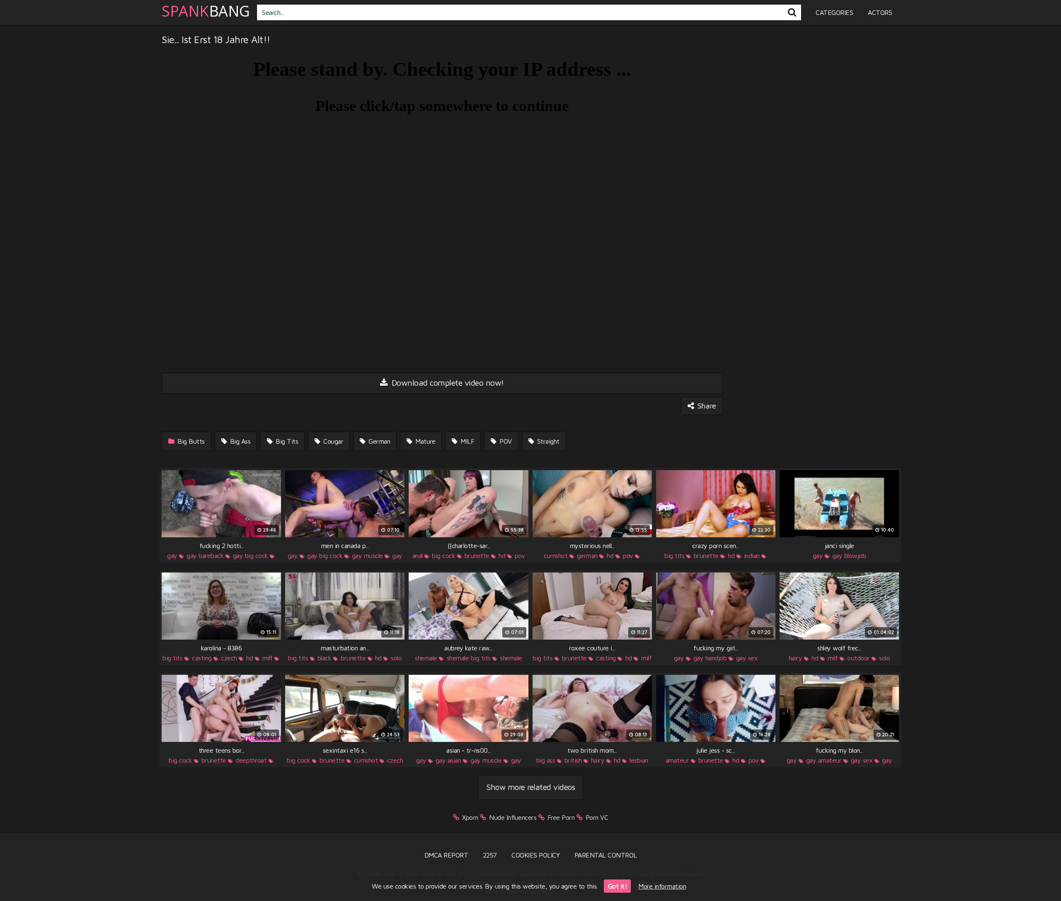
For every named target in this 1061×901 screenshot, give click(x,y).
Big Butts (190, 441)
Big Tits (286, 441)
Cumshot (556, 555)
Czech (229, 658)
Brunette (477, 555)
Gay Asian (448, 760)
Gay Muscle (367, 555)
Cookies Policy (535, 855)
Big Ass (239, 441)
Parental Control (605, 855)
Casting (202, 658)
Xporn (470, 817)
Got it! (617, 886)
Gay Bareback (205, 555)
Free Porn (561, 817)
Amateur (677, 760)
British (573, 760)
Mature (425, 441)
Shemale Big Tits (469, 658)
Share (705, 405)
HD (502, 555)
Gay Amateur (824, 760)
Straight (547, 441)
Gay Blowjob (849, 555)
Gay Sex (747, 658)
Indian (752, 555)
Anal (417, 555)
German (378, 441)
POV (505, 441)
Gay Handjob (710, 658)
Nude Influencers (512, 817)
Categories (834, 12)
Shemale (426, 658)
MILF (467, 441)
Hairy (795, 658)
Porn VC (597, 817)
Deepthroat (250, 760)
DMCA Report (446, 855)
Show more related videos (530, 787)
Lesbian (639, 760)
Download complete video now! (446, 382)
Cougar (333, 441)
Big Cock (443, 555)
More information (662, 886)
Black (324, 658)
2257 (490, 855)
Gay (172, 555)
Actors (880, 12)
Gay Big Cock (250, 555)
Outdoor (858, 658)
